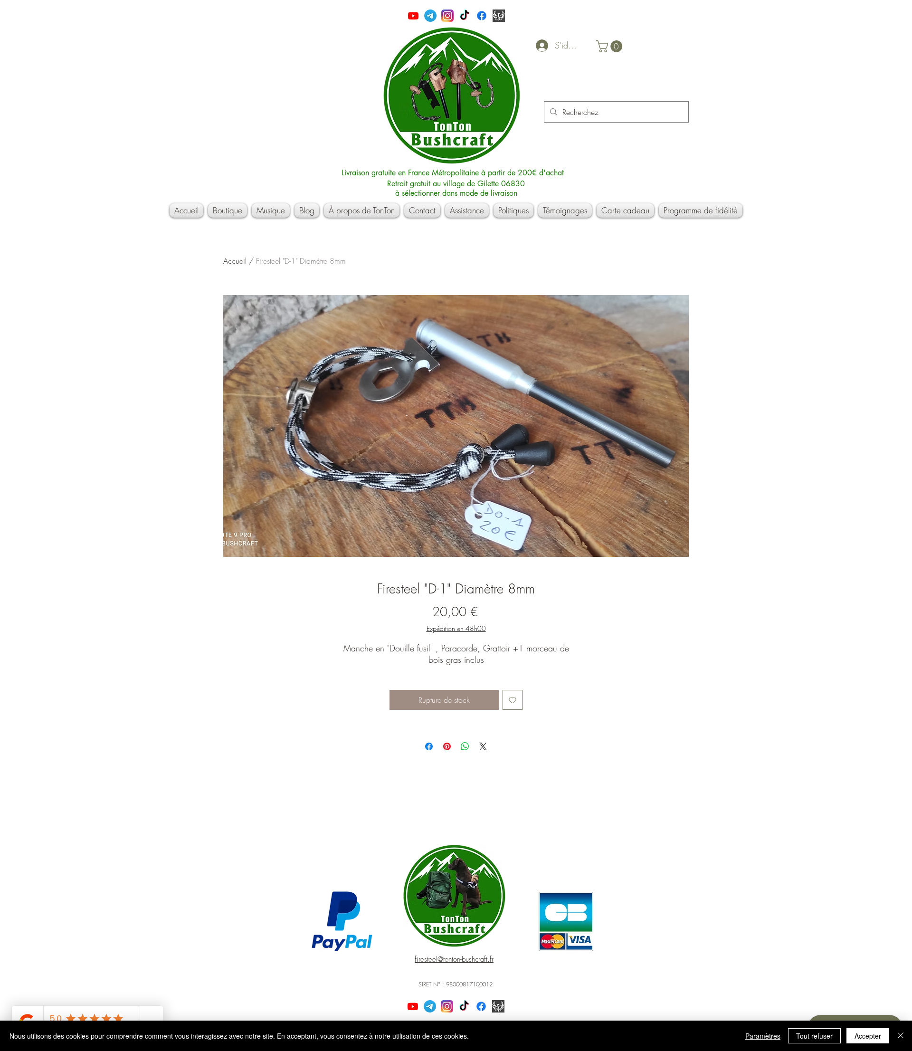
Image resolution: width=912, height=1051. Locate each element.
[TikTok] (464, 16)
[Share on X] (483, 746)
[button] (610, 46)
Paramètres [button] (762, 1036)
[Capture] (499, 16)
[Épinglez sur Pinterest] (447, 746)
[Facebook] (481, 16)
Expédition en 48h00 (456, 628)
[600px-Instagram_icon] (447, 16)
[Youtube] (413, 16)
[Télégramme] (430, 16)
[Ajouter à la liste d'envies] (512, 700)
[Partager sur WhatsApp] (465, 746)
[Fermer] (900, 1035)
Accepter (868, 1036)
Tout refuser (814, 1036)
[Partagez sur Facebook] (429, 746)
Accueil (235, 261)
